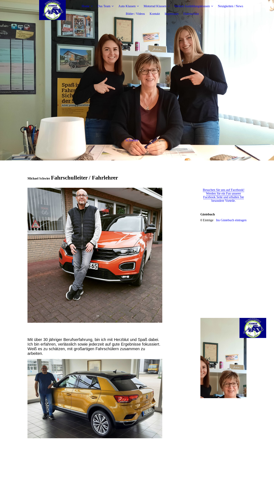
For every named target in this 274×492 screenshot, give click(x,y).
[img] (52, 10)
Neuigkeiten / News (230, 6)
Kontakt (155, 13)
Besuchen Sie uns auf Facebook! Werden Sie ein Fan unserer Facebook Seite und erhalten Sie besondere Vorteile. (223, 195)
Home (85, 6)
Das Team (103, 6)
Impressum (172, 13)
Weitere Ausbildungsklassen (192, 6)
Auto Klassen (127, 6)
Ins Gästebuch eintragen (231, 220)
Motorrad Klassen (155, 6)
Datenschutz (191, 13)
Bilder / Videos (135, 13)
